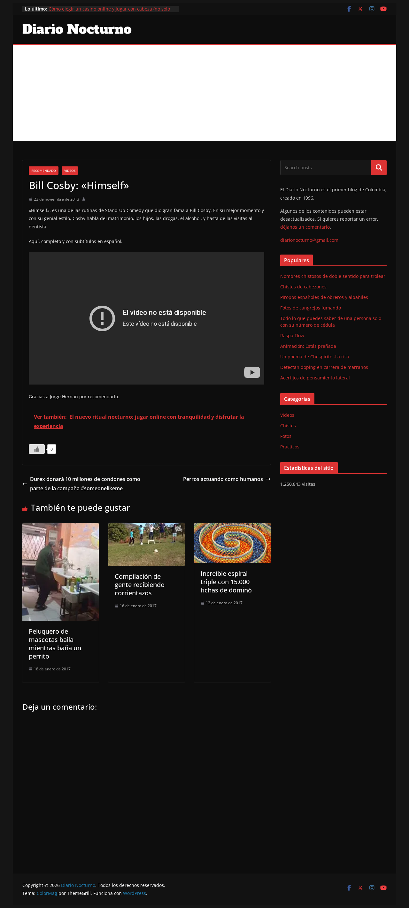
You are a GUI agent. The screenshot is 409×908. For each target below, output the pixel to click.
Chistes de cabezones (303, 287)
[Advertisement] (204, 93)
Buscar (379, 167)
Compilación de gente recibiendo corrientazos (140, 584)
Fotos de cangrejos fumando (310, 308)
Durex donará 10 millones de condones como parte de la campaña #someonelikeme (85, 484)
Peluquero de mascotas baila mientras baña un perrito (55, 643)
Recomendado (43, 170)
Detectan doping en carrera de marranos (324, 367)
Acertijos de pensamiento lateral (315, 378)
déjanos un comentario (305, 227)
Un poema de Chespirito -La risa (314, 357)
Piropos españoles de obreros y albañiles (324, 297)
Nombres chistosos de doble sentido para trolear (332, 276)
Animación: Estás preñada (308, 346)
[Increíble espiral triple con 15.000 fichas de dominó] (232, 527)
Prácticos (289, 447)
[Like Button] (37, 449)
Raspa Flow (292, 335)
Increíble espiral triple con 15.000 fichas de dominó (226, 581)
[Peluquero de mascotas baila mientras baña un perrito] (60, 527)
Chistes (288, 426)
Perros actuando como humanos (223, 479)
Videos (69, 170)
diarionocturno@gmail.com (309, 240)
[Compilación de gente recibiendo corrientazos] (146, 527)
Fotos (285, 436)
